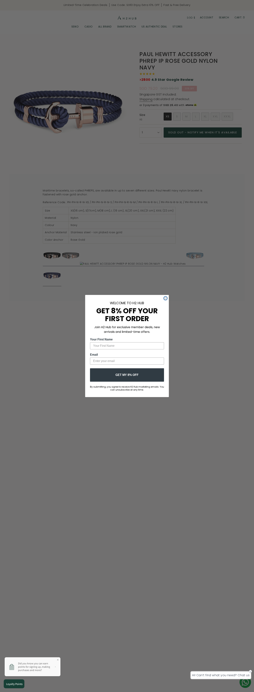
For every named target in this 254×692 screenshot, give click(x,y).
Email (94, 354)
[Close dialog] (165, 298)
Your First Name (101, 339)
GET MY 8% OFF (127, 374)
